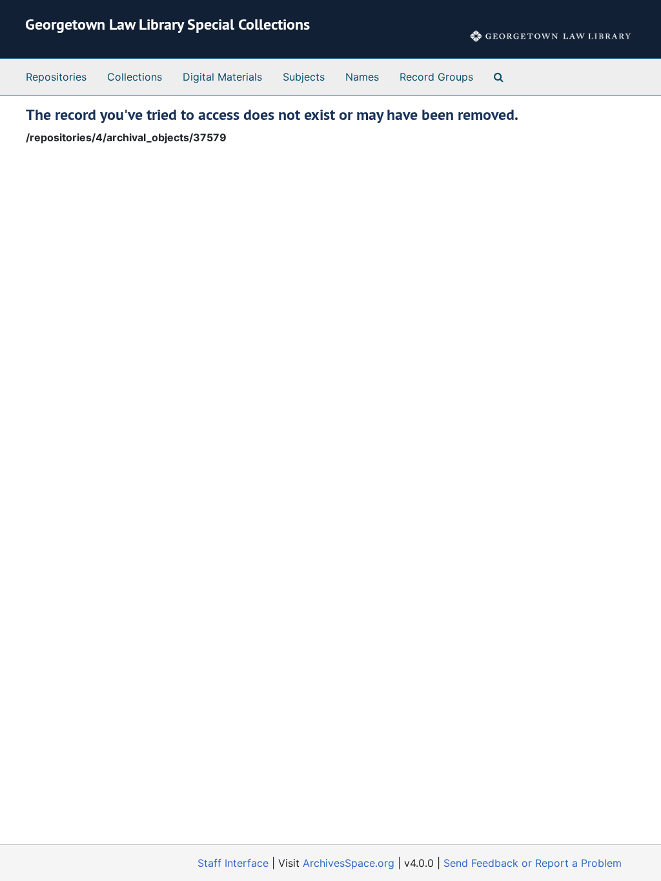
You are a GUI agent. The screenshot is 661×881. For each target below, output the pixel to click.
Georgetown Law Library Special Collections (167, 24)
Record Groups (436, 76)
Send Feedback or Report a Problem (532, 862)
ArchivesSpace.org (348, 862)
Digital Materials (222, 76)
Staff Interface (233, 862)
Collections (134, 76)
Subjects (304, 76)
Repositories (56, 76)
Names (362, 76)
